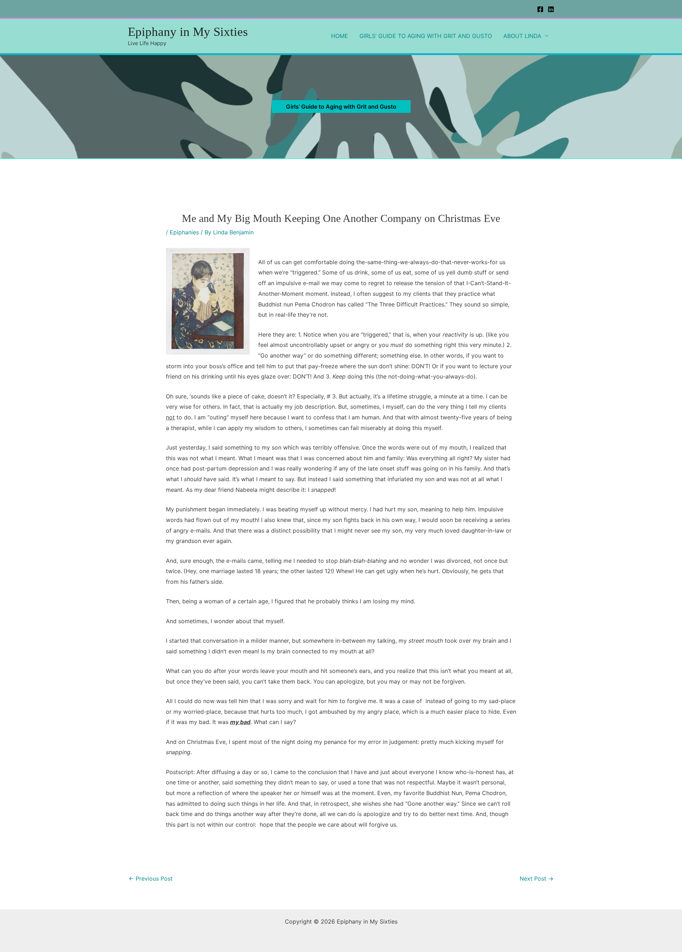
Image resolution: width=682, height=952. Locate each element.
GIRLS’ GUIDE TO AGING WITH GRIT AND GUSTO (425, 35)
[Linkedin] (551, 9)
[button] (341, 106)
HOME (339, 35)
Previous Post (151, 878)
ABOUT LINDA (522, 35)
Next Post (536, 878)
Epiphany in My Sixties (188, 32)
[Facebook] (540, 9)
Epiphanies (184, 232)
